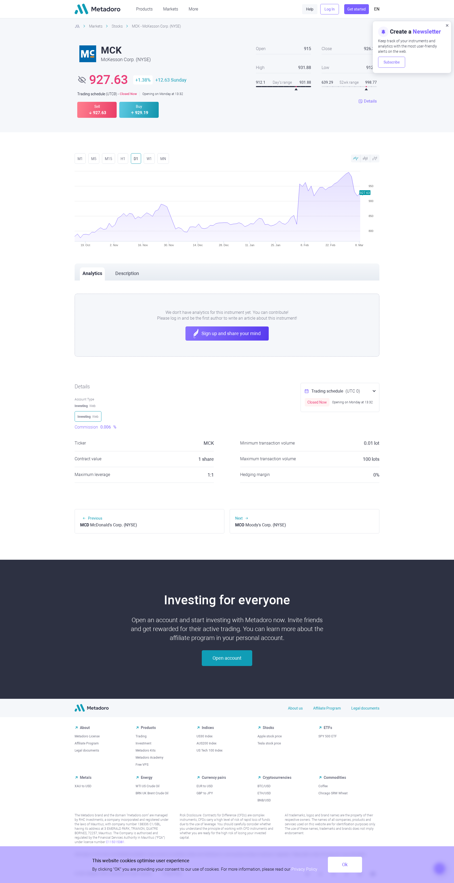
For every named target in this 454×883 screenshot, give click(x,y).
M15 (108, 159)
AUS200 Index (206, 743)
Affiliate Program (327, 708)
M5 (93, 159)
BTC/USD (264, 786)
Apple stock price (269, 736)
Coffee (323, 786)
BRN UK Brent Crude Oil (152, 793)
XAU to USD (83, 786)
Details (370, 101)
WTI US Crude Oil (147, 786)
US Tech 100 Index (210, 750)
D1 (136, 159)
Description (127, 273)
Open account (227, 658)
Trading (141, 736)
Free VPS (142, 764)
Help (309, 9)
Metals (85, 777)
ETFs (328, 728)
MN (163, 159)
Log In (329, 9)
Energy (146, 777)
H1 (123, 159)
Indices (208, 728)
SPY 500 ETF (327, 736)
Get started (356, 9)
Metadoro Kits (146, 750)
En (376, 9)
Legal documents (365, 708)
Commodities (335, 777)
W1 (149, 159)
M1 (80, 159)
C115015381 (115, 842)
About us (295, 708)
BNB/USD (264, 800)
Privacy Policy (304, 869)
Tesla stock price (269, 743)
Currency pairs (214, 777)
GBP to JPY (205, 793)
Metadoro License (87, 736)
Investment (143, 743)
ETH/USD (264, 793)
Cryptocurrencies (277, 777)
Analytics (92, 273)
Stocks (268, 728)
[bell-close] (447, 25)
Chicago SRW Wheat (333, 793)
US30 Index (205, 736)
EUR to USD (205, 786)
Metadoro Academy (149, 757)
